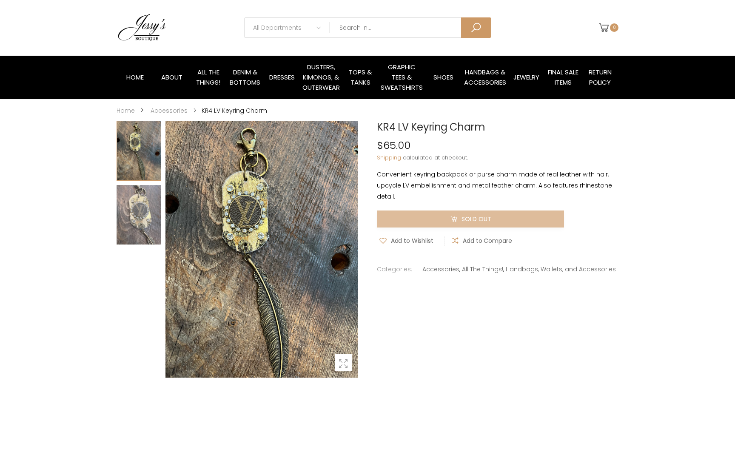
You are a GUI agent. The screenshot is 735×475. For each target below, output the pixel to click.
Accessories (440, 269)
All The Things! (482, 269)
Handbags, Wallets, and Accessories (561, 269)
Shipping (389, 158)
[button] (347, 249)
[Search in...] (476, 27)
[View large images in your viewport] (343, 362)
